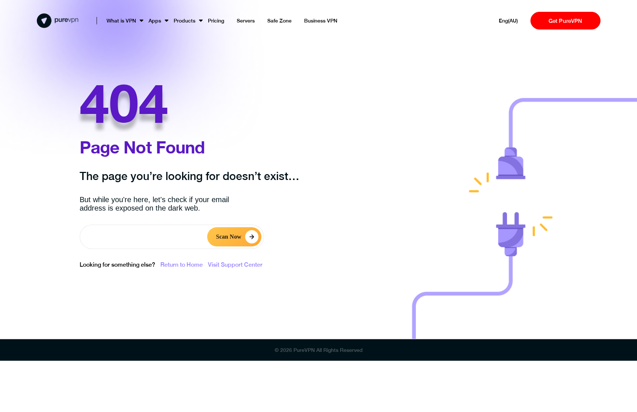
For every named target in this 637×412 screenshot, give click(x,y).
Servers (246, 21)
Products (184, 21)
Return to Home (181, 264)
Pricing (216, 21)
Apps (155, 21)
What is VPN (121, 21)
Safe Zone (279, 21)
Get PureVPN (565, 21)
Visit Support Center (235, 264)
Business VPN (320, 21)
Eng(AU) (508, 21)
